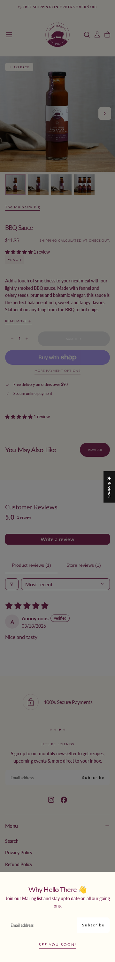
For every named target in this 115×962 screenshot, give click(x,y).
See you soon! (57, 944)
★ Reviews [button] (109, 486)
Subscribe (93, 925)
